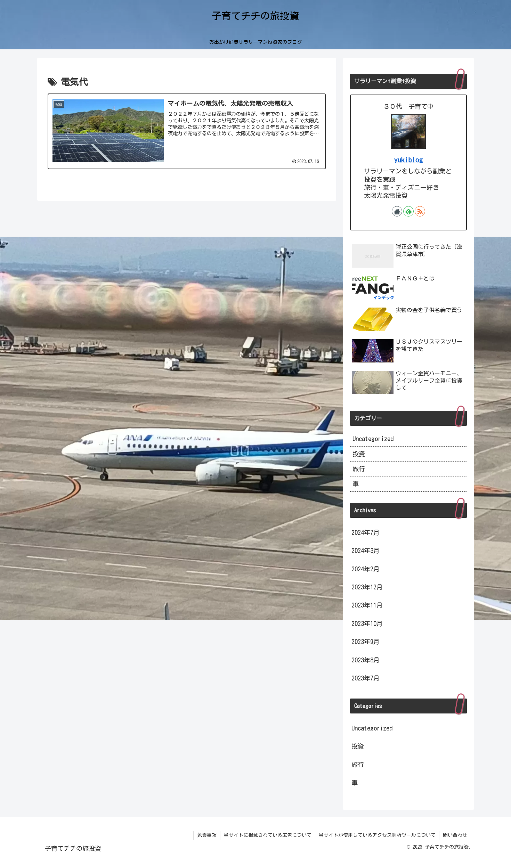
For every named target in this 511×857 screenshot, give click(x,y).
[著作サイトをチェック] (397, 211)
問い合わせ (455, 835)
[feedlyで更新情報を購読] (408, 211)
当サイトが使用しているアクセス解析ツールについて (377, 835)
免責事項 (207, 835)
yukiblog (408, 159)
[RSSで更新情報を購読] (420, 211)
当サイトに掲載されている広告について (267, 835)
